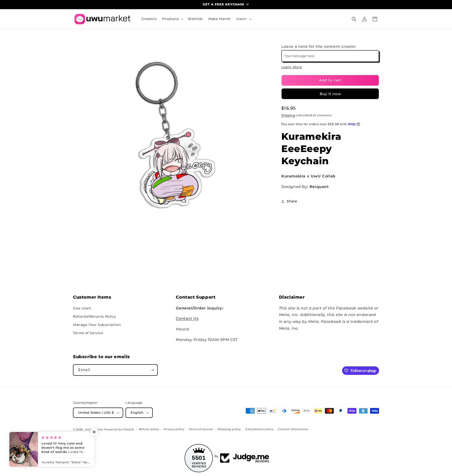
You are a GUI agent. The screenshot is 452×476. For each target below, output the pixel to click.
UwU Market (94, 429)
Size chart (82, 308)
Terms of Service (88, 333)
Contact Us (187, 318)
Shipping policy (229, 429)
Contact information (293, 429)
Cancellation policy (259, 429)
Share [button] (292, 201)
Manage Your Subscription (97, 325)
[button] (172, 19)
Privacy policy (174, 429)
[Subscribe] (152, 370)
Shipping (288, 115)
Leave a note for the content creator (318, 46)
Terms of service (201, 429)
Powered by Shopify (119, 429)
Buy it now (330, 94)
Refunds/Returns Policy (94, 316)
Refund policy (149, 429)
